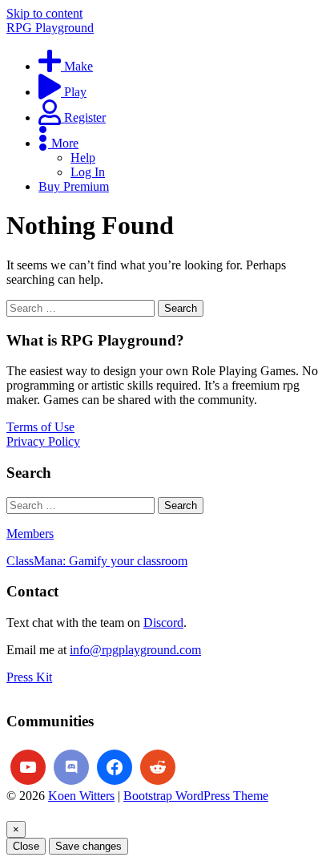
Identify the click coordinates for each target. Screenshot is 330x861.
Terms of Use (40, 427)
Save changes (88, 846)
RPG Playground (50, 27)
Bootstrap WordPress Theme (195, 795)
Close (26, 846)
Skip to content (44, 13)
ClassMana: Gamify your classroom (96, 561)
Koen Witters (81, 795)
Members (30, 533)
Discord (163, 622)
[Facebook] (114, 767)
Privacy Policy (43, 441)
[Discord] (71, 767)
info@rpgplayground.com (135, 650)
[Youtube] (28, 767)
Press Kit (29, 677)
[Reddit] (157, 767)
